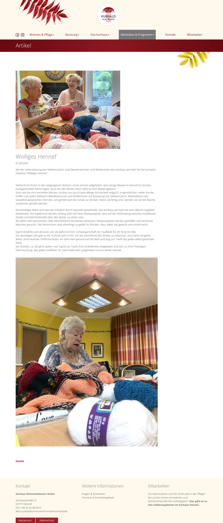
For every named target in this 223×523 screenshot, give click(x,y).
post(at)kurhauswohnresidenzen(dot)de (44, 511)
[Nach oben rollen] (216, 516)
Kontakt (170, 35)
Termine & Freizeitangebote (98, 497)
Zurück (20, 461)
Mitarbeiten (194, 35)
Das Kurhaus (99, 35)
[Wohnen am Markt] (108, 14)
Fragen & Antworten (93, 494)
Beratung (71, 35)
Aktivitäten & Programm (136, 35)
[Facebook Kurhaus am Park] (17, 34)
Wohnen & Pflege (41, 35)
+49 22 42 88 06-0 (31, 507)
